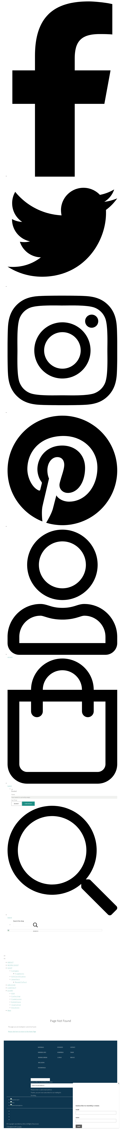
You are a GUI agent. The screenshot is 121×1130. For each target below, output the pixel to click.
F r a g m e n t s (19, 974)
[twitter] (62, 286)
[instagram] (62, 412)
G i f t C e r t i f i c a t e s (18, 976)
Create (19, 1127)
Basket (16, 803)
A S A (13, 993)
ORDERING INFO (42, 1052)
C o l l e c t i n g (15, 996)
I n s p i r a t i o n (16, 1005)
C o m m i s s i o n (16, 999)
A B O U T (10, 962)
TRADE (72, 1052)
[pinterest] (62, 526)
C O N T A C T (12, 988)
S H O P (10, 968)
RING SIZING (41, 1062)
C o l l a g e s (15, 971)
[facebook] (62, 176)
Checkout (28, 803)
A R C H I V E (11, 985)
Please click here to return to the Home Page (22, 1031)
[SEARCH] (35, 925)
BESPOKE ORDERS (42, 1057)
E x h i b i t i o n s (16, 1002)
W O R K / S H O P (13, 965)
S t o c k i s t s (15, 1007)
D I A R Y (10, 990)
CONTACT (72, 1047)
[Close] (118, 1083)
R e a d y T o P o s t (21, 982)
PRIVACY (72, 1057)
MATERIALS (41, 1047)
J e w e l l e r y (15, 979)
